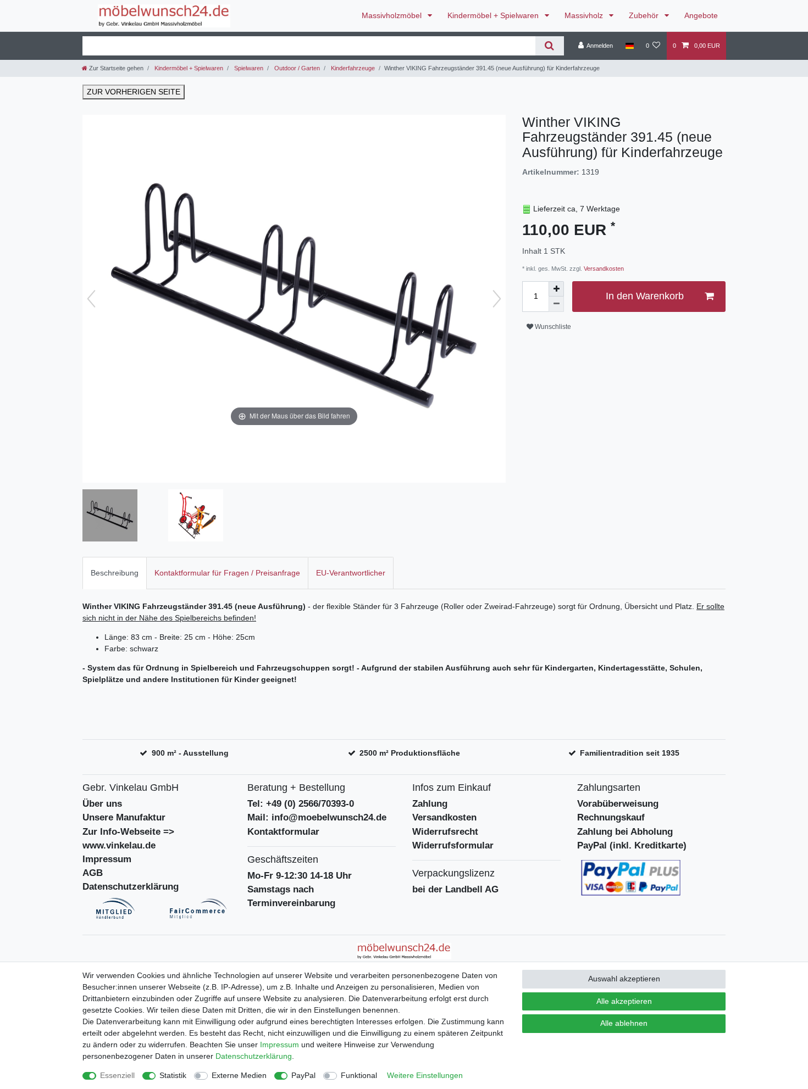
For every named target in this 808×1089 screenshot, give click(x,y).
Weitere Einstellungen (425, 1075)
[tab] (114, 573)
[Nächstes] (497, 298)
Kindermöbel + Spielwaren (494, 15)
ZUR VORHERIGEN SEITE (133, 91)
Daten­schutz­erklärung (253, 1056)
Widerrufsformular (453, 845)
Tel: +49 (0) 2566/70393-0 (300, 803)
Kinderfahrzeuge (352, 68)
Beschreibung (115, 572)
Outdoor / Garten (296, 68)
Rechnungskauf (611, 817)
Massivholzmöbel (393, 15)
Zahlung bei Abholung (625, 831)
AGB (92, 873)
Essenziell (117, 1075)
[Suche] (549, 45)
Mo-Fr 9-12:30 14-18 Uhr (299, 875)
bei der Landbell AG (455, 889)
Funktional (359, 1075)
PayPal (303, 1075)
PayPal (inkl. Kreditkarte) (632, 845)
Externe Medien (239, 1075)
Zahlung (429, 803)
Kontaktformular (283, 831)
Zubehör (645, 15)
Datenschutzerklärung (130, 886)
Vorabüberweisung (617, 803)
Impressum (106, 859)
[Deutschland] (629, 45)
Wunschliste (552, 327)
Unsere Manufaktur (123, 817)
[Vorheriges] (91, 298)
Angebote (701, 15)
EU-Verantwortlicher (350, 572)
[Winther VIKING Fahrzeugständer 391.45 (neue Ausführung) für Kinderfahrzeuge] (109, 516)
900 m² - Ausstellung (190, 753)
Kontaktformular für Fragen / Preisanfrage (227, 572)
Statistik (172, 1075)
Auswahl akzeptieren (624, 978)
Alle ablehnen (623, 1023)
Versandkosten (603, 268)
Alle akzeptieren (624, 1001)
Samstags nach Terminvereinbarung (291, 896)
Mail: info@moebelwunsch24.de (316, 817)
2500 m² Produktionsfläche (409, 753)
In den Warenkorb (645, 296)
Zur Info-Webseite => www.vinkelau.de (128, 838)
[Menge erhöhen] (556, 289)
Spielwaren (248, 68)
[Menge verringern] (556, 304)
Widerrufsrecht (445, 831)
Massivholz (585, 15)
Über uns (102, 803)
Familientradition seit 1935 (629, 753)
